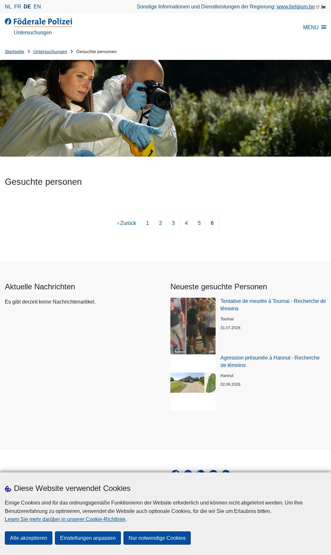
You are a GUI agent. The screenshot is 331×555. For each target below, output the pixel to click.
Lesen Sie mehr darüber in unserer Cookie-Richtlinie (65, 519)
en (37, 6)
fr (17, 6)
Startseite (14, 51)
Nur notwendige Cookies (157, 538)
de (27, 6)
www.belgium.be (296, 6)
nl (8, 6)
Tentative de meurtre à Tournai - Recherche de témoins (273, 304)
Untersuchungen (50, 51)
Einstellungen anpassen (88, 538)
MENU (311, 27)
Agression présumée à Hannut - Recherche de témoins (270, 361)
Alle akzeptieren (28, 538)
